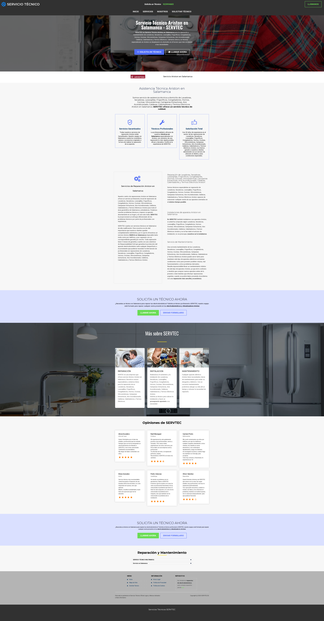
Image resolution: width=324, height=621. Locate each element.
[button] (162, 560)
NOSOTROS (162, 11)
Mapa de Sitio (133, 582)
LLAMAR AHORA (179, 52)
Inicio (130, 579)
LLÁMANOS (313, 4)
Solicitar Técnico (134, 586)
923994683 (168, 4)
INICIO (136, 11)
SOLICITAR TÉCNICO (181, 11)
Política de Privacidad (159, 582)
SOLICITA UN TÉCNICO (150, 52)
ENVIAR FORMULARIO (173, 313)
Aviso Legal (156, 579)
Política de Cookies (159, 586)
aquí (183, 587)
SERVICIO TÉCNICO (23, 4)
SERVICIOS (148, 11)
